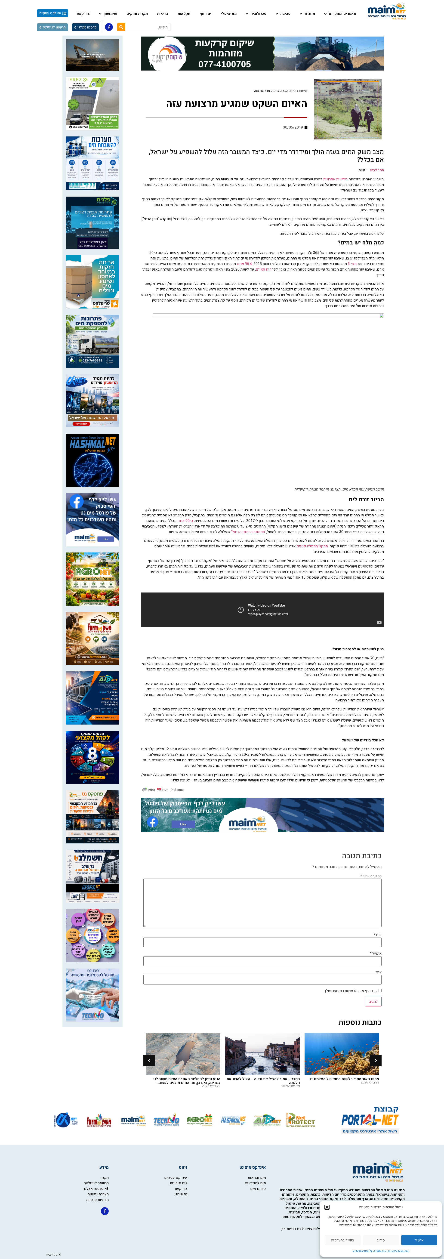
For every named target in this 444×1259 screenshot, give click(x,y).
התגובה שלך (371, 876)
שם (377, 935)
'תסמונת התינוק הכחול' (248, 532)
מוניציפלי (229, 13)
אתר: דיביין (53, 1254)
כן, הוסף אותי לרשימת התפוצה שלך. (351, 991)
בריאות (162, 13)
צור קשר (83, 13)
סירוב (381, 1240)
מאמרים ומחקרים (342, 13)
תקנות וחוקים (137, 13)
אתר (379, 972)
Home (303, 91)
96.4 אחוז (244, 264)
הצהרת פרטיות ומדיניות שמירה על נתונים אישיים (381, 1251)
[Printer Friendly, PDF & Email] (163, 789)
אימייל (376, 953)
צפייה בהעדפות (342, 1240)
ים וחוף (205, 13)
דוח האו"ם (263, 269)
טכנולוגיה (258, 13)
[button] (327, 1207)
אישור (419, 1240)
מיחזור (309, 13)
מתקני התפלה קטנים (312, 546)
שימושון (110, 13)
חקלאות (184, 13)
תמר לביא (377, 170)
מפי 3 (352, 264)
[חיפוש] (121, 27)
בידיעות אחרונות (335, 179)
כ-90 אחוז (185, 521)
